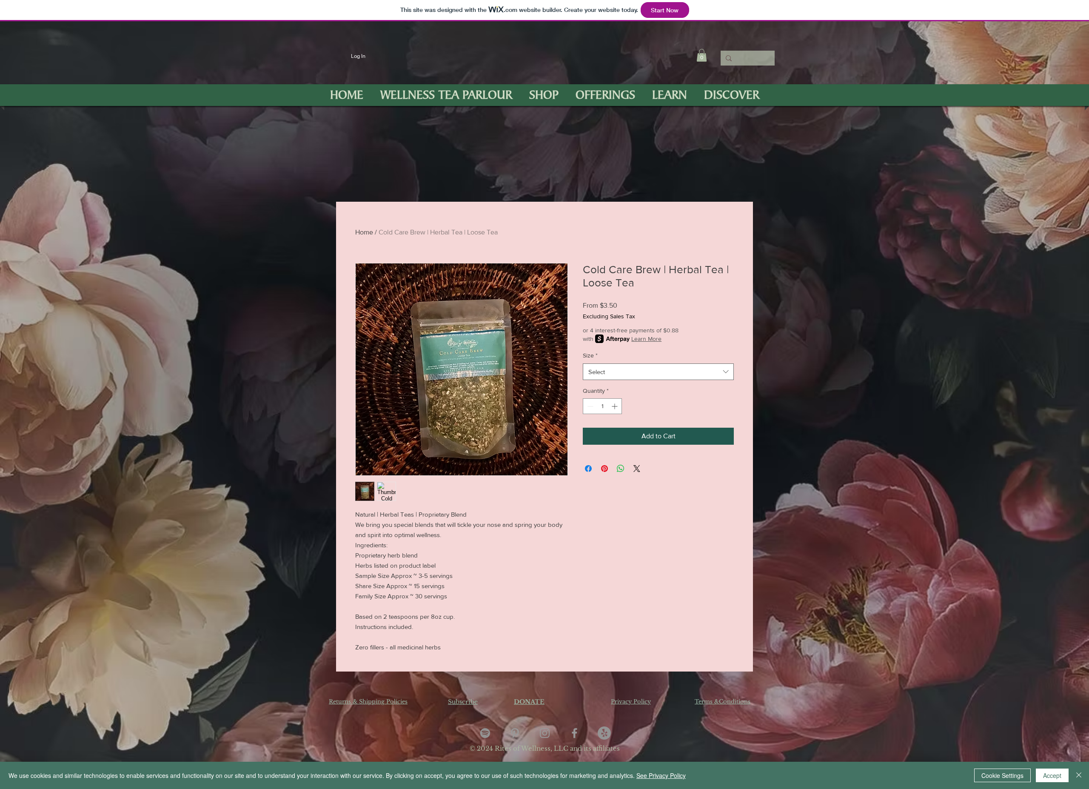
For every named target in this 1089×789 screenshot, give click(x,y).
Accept (1052, 775)
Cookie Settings (1002, 775)
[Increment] (615, 406)
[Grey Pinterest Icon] (515, 733)
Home (364, 232)
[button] (701, 55)
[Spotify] (485, 733)
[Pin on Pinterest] (604, 468)
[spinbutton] (602, 406)
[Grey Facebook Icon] (574, 733)
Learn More (646, 338)
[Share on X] (637, 468)
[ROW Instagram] (544, 733)
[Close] (1079, 775)
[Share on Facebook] (588, 468)
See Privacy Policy (661, 775)
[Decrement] (589, 406)
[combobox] (658, 371)
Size (590, 355)
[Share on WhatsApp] (621, 468)
